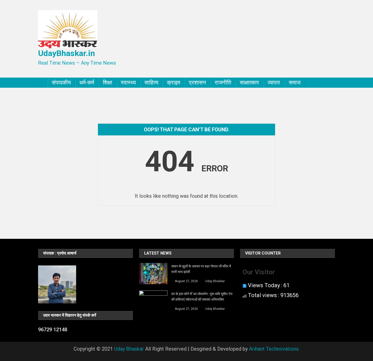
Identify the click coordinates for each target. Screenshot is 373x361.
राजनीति (223, 82)
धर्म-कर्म (86, 82)
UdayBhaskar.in (66, 53)
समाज (294, 82)
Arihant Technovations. (274, 349)
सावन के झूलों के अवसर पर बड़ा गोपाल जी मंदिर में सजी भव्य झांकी (201, 269)
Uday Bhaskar (215, 281)
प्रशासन (197, 82)
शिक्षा (107, 82)
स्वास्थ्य (128, 82)
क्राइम (173, 82)
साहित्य (151, 82)
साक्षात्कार (249, 82)
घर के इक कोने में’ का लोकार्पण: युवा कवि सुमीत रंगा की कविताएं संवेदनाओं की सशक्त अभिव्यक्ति (201, 296)
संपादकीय (61, 82)
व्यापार (274, 82)
